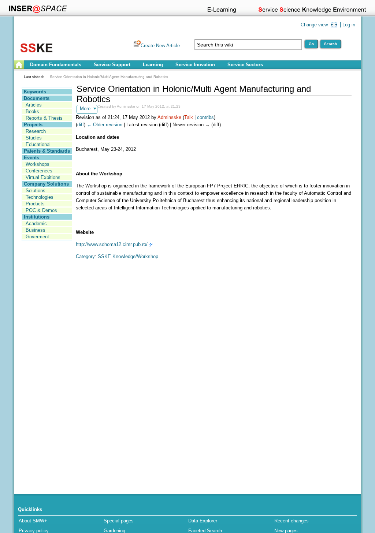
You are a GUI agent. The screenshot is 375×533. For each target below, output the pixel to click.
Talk (188, 117)
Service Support (112, 64)
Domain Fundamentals (55, 64)
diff (80, 124)
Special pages (119, 520)
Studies (34, 138)
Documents (36, 98)
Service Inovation (195, 64)
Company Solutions (46, 184)
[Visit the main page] (36, 55)
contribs (205, 117)
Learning (153, 64)
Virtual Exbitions (43, 177)
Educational (38, 144)
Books (32, 111)
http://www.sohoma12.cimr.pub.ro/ (112, 244)
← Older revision (104, 124)
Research (36, 131)
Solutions (35, 190)
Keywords (35, 91)
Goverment (37, 236)
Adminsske (169, 117)
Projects (33, 124)
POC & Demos (41, 210)
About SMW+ (33, 520)
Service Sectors (245, 64)
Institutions (36, 217)
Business (35, 230)
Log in (348, 24)
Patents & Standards (47, 151)
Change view (314, 24)
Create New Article (160, 45)
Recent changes (291, 520)
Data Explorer (202, 520)
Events (31, 157)
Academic (36, 223)
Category (85, 256)
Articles (34, 105)
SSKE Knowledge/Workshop (128, 256)
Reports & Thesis (44, 118)
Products (35, 203)
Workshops (37, 164)
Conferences (39, 171)
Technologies (39, 197)
